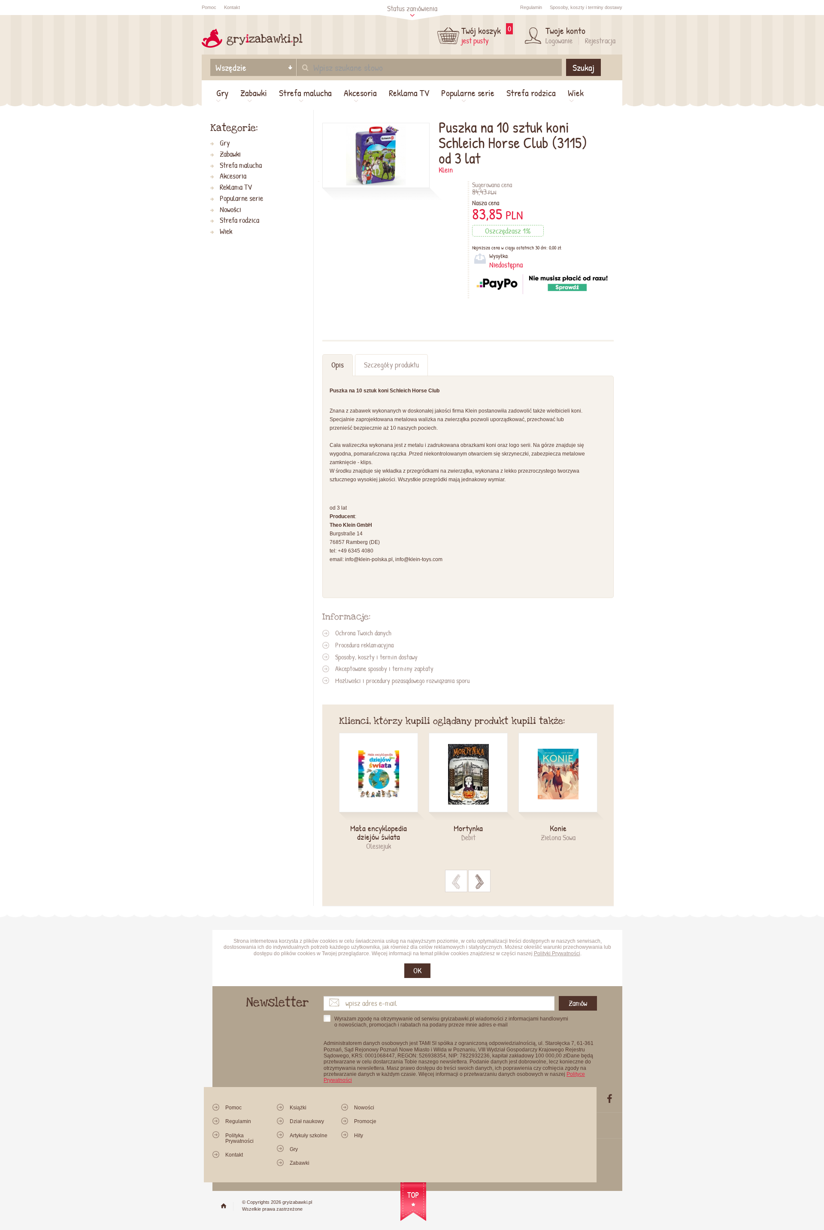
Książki (298, 1108)
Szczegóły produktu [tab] (391, 364)
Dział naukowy (307, 1121)
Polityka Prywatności (239, 1138)
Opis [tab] (337, 364)
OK (417, 970)
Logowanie (559, 40)
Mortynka (468, 828)
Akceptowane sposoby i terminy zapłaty (384, 668)
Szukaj (583, 67)
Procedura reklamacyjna (364, 645)
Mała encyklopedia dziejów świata (378, 832)
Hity (358, 1136)
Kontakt (232, 7)
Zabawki (253, 92)
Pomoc (209, 7)
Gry (222, 92)
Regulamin (531, 7)
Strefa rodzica (531, 92)
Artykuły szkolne (308, 1136)
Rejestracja (600, 40)
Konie (558, 828)
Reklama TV (409, 92)
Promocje (365, 1121)
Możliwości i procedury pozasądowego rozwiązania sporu (402, 680)
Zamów (578, 1003)
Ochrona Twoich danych (363, 633)
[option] (384, 792)
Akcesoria (360, 92)
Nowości (230, 210)
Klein (446, 169)
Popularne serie (467, 92)
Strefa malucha (305, 92)
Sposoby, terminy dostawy (586, 7)
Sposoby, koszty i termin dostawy (376, 657)
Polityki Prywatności (557, 954)
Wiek (576, 92)
